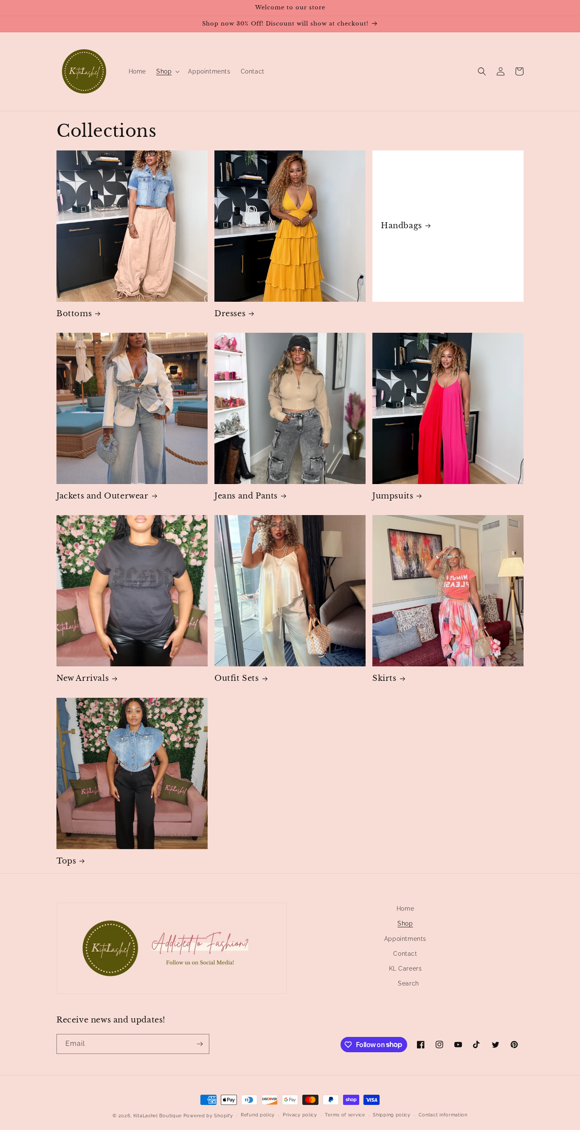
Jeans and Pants (246, 496)
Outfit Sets (236, 678)
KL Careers (405, 968)
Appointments (405, 938)
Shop (405, 923)
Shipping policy (392, 1115)
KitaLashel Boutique (157, 1116)
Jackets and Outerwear (102, 496)
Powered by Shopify (208, 1116)
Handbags (401, 225)
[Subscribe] (199, 1044)
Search (408, 983)
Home (405, 908)
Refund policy (258, 1115)
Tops (66, 861)
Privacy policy (300, 1115)
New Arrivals (82, 678)
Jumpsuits (392, 496)
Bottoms (74, 313)
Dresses (229, 313)
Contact (405, 953)
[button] (167, 71)
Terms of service (345, 1115)
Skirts (384, 678)
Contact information (443, 1115)
